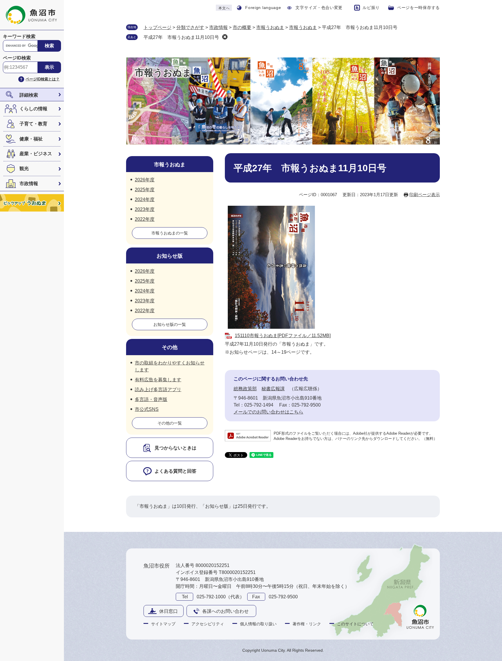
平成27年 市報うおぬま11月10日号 (181, 37)
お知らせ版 (170, 256)
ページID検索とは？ (43, 79)
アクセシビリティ (207, 624)
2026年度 (145, 179)
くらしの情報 (33, 108)
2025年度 (145, 189)
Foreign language (263, 7)
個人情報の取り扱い (258, 624)
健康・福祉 (31, 138)
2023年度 (145, 209)
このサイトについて (355, 624)
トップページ (157, 27)
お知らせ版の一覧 (169, 324)
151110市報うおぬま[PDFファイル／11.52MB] (283, 335)
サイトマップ (163, 624)
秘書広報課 (273, 388)
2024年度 (145, 199)
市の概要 (242, 27)
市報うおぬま (270, 27)
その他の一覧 (169, 423)
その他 (170, 347)
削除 (225, 37)
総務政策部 (245, 388)
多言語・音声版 (151, 399)
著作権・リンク (307, 624)
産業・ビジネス (35, 153)
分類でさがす (190, 27)
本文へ (224, 8)
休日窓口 (168, 611)
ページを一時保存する (418, 7)
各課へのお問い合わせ (225, 611)
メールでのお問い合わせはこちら (268, 411)
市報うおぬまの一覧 (169, 233)
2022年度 (145, 219)
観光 (24, 168)
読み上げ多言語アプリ (158, 389)
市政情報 (28, 183)
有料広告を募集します (158, 379)
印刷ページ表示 (424, 194)
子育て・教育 (33, 123)
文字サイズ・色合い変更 (319, 7)
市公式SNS (147, 409)
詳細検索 (28, 95)
